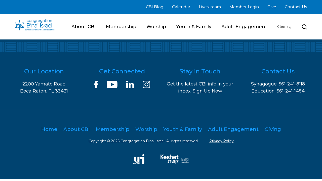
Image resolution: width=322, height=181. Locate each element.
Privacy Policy (221, 141)
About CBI (83, 26)
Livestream (210, 7)
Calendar (181, 7)
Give (271, 7)
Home (49, 129)
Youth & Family (193, 26)
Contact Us (296, 7)
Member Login (244, 7)
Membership (121, 26)
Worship (156, 26)
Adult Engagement (244, 26)
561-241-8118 (292, 84)
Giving (284, 26)
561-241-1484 (291, 91)
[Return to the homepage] (35, 24)
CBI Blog (155, 7)
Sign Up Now (207, 91)
